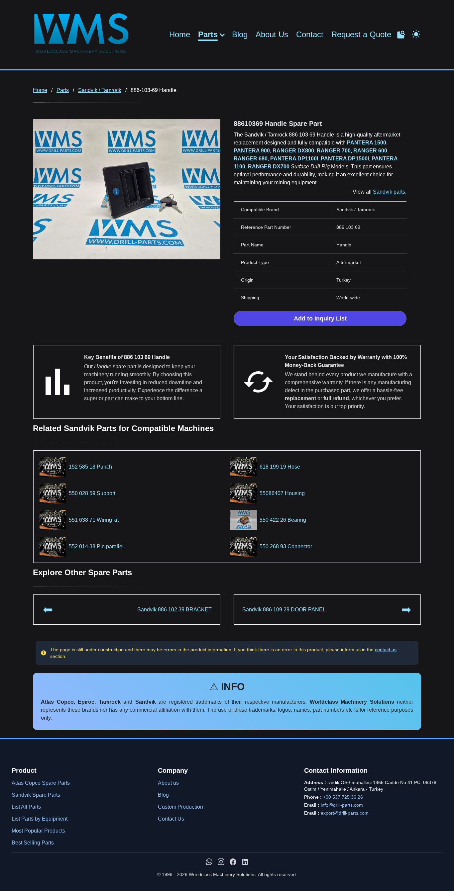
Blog (240, 34)
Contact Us (171, 819)
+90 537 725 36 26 (343, 797)
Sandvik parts (389, 192)
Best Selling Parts (33, 843)
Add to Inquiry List (320, 318)
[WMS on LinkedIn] (245, 862)
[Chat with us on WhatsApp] (209, 862)
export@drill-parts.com (345, 813)
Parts (208, 35)
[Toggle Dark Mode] (416, 34)
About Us (272, 34)
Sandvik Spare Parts (36, 795)
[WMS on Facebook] (233, 862)
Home (179, 34)
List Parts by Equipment (39, 819)
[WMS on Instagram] (221, 862)
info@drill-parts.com (342, 805)
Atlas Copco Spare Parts (41, 783)
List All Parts (26, 807)
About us (168, 783)
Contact (309, 34)
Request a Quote (361, 34)
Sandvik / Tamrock (99, 90)
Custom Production (180, 807)
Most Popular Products (38, 831)
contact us (386, 649)
